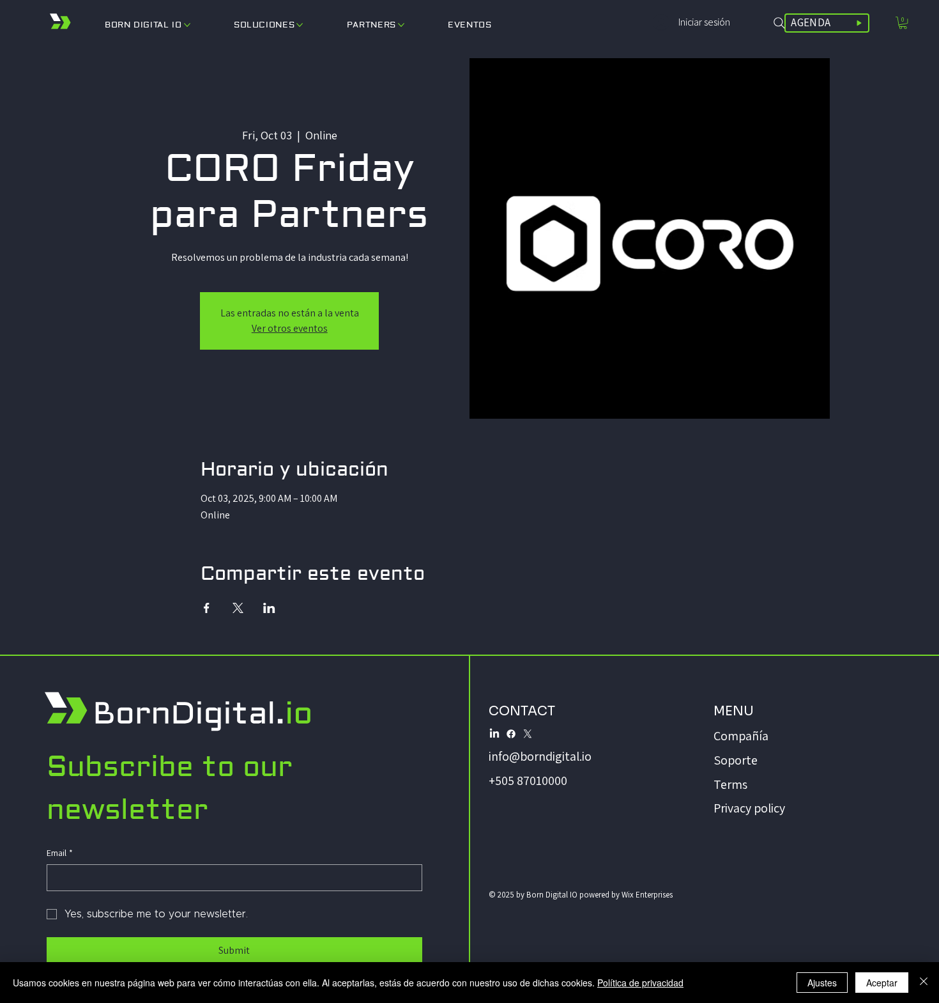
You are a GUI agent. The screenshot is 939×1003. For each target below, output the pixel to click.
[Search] (779, 23)
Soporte (736, 760)
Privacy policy (749, 808)
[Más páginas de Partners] (401, 25)
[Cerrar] (923, 982)
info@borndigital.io (540, 756)
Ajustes (822, 982)
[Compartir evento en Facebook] (207, 608)
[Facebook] (511, 734)
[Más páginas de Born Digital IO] (187, 25)
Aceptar (881, 982)
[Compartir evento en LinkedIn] (269, 608)
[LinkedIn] (494, 734)
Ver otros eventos (290, 328)
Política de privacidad (640, 982)
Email (60, 853)
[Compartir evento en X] (238, 608)
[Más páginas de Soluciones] (299, 25)
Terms (730, 784)
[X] (527, 734)
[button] (903, 23)
